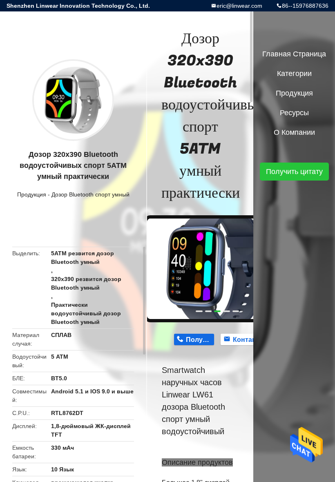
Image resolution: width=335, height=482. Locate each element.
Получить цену (200, 339)
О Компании (294, 132)
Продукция (31, 194)
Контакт (246, 339)
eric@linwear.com (239, 5)
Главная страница (294, 54)
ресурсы (294, 113)
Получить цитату (294, 171)
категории (294, 73)
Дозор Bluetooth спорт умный (90, 194)
